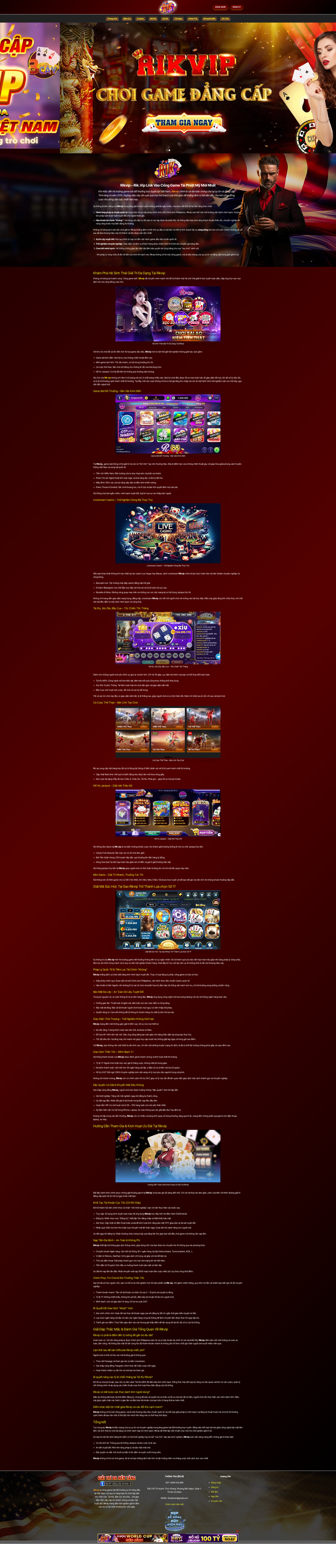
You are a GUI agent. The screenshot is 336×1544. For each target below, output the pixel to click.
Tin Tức (225, 18)
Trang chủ (112, 18)
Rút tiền (214, 1487)
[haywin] (203, 1538)
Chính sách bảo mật (174, 1499)
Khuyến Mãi (209, 18)
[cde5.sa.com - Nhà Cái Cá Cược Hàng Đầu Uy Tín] (168, 7)
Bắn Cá (127, 18)
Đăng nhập (216, 1478)
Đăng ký (215, 1482)
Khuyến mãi (216, 1496)
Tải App (178, 18)
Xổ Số (165, 18)
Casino (140, 18)
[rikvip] (133, 1538)
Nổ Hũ (153, 18)
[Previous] (10, 85)
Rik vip (107, 373)
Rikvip (175, 186)
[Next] (326, 85)
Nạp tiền (215, 1491)
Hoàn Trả (193, 18)
